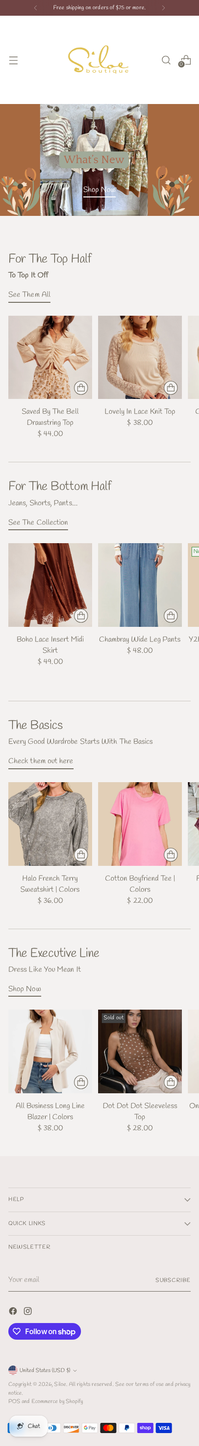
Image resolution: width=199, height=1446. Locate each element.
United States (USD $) (44, 1370)
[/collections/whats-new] (99, 160)
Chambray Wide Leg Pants (139, 639)
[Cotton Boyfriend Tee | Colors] (140, 824)
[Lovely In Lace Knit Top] (140, 357)
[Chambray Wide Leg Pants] (140, 585)
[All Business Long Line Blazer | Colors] (50, 1051)
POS (14, 1401)
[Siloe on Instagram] (28, 1312)
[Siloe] (99, 59)
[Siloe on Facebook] (13, 1312)
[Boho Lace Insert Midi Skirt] (50, 585)
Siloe (60, 1384)
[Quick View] (81, 388)
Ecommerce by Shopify (57, 1401)
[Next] (163, 8)
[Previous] (35, 8)
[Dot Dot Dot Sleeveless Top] (140, 1051)
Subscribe (173, 1280)
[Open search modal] (165, 59)
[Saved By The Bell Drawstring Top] (50, 357)
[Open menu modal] (13, 59)
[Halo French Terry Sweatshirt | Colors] (50, 824)
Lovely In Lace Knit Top (140, 412)
